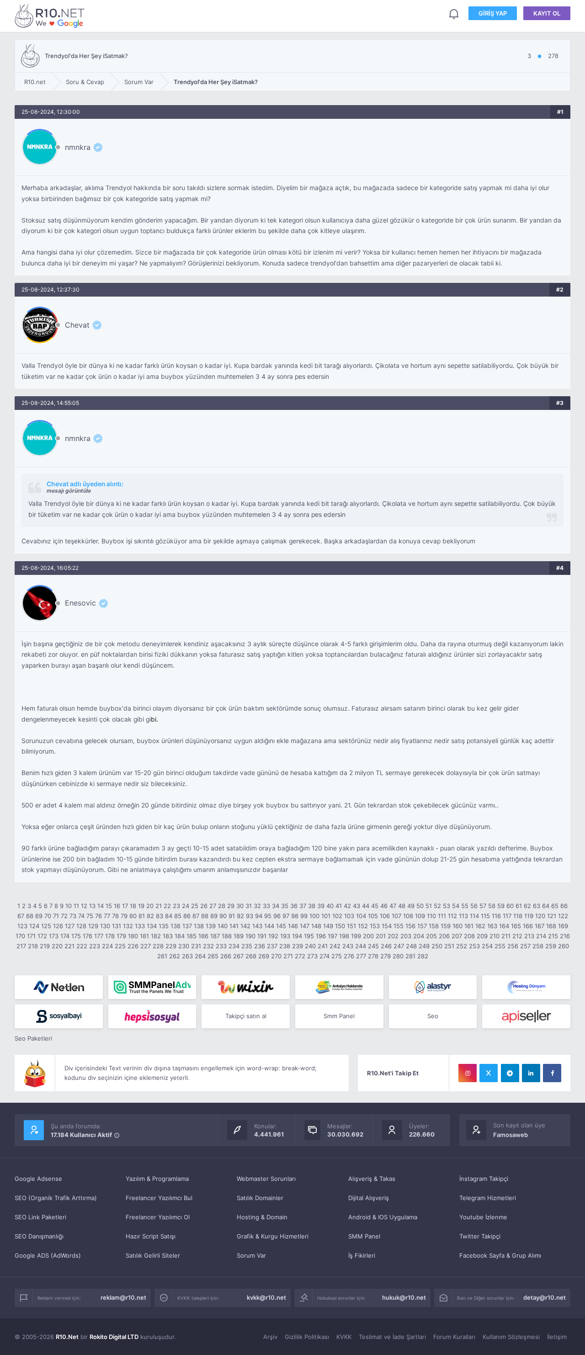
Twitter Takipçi (479, 1236)
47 (392, 905)
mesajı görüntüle (69, 490)
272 (300, 956)
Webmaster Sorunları (266, 1178)
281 (410, 956)
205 (431, 936)
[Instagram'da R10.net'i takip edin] (467, 1073)
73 (72, 915)
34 (275, 905)
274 (324, 956)
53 (446, 905)
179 (121, 936)
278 (373, 956)
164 (504, 926)
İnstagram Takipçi (483, 1178)
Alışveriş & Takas (371, 1178)
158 (434, 926)
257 (525, 946)
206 (444, 936)
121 (551, 915)
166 (528, 926)
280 (398, 956)
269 (263, 956)
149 (328, 926)
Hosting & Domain (262, 1217)
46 (384, 905)
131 (116, 926)
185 (191, 936)
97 (285, 915)
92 (240, 915)
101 (325, 915)
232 (208, 946)
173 (53, 936)
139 (211, 926)
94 (258, 915)
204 (418, 936)
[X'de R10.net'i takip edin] (488, 1073)
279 (385, 956)
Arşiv (270, 1336)
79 (124, 915)
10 (68, 905)
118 (517, 915)
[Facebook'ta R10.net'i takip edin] (552, 1073)
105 (373, 915)
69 (39, 915)
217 (21, 946)
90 (223, 915)
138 (199, 926)
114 (474, 915)
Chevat (77, 324)
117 (507, 915)
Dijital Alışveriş (368, 1197)
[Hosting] (59, 987)
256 (512, 946)
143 (257, 926)
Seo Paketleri (33, 1038)
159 (446, 926)
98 (294, 915)
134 (152, 926)
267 (238, 956)
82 (150, 915)
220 (57, 946)
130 (105, 926)
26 (203, 905)
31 (248, 905)
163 (492, 926)
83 (159, 915)
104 (361, 915)
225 (120, 946)
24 (185, 905)
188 (227, 936)
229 (170, 946)
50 (420, 905)
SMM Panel (364, 1236)
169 (563, 926)
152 (363, 926)
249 (424, 946)
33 (266, 905)
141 (234, 926)
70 (47, 915)
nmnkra (77, 147)
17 (125, 905)
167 (539, 926)
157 (422, 926)
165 (516, 926)
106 (385, 915)
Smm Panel (339, 1016)
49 (411, 905)
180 (133, 936)
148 (316, 926)
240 (310, 946)
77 (107, 915)
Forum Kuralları (454, 1336)
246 (386, 946)
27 (212, 905)
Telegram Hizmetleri (487, 1197)
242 (335, 946)
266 (225, 956)
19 (141, 905)
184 (180, 936)
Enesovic (80, 602)
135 (164, 926)
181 (144, 936)
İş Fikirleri (361, 1255)
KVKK (343, 1336)
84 (168, 915)
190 (250, 936)
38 (311, 905)
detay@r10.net (544, 1297)
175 (76, 936)
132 (128, 926)
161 (468, 926)
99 (304, 915)
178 (110, 936)
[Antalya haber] (339, 987)
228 (158, 946)
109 (420, 915)
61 (519, 905)
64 (545, 905)
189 (239, 936)
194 (297, 936)
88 (204, 915)
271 (288, 956)
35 (284, 905)
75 (89, 915)
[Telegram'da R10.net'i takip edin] (510, 1073)
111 (442, 915)
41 (338, 905)
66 (564, 905)
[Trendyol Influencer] (246, 987)
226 (133, 946)
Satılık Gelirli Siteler (153, 1255)
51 (428, 905)
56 (474, 905)
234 (234, 946)
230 (183, 946)
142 (245, 926)
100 (314, 915)
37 (302, 905)
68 (29, 915)
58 (491, 905)
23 (176, 905)
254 (487, 946)
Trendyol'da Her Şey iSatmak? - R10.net (51, 15)
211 (506, 936)
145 (281, 926)
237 (272, 946)
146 (293, 926)
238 (284, 946)
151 (351, 926)
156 (410, 926)
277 (361, 956)
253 (474, 946)
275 (336, 956)
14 (100, 905)
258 (537, 946)
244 (360, 946)
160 (457, 926)
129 (93, 926)
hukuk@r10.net (404, 1297)
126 (58, 926)
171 (31, 936)
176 (87, 936)
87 (195, 915)
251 (449, 946)
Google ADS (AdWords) (48, 1255)
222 (81, 946)
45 (374, 905)
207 (457, 936)
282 (422, 956)
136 (175, 926)
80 (133, 915)
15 (109, 905)
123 (22, 926)
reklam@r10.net (123, 1297)
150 (340, 926)
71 (56, 915)
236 (259, 946)
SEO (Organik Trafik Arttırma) (56, 1197)
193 (285, 936)
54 (455, 905)
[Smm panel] (152, 987)
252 (461, 946)
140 (223, 926)
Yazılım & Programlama (157, 1178)
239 (297, 946)
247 (399, 946)
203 (405, 936)
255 (500, 946)
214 (541, 936)
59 (501, 905)
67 (20, 915)
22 (167, 905)
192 (273, 936)
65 (554, 905)
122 (563, 915)
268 (250, 956)
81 (141, 915)
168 (551, 926)
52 (437, 905)
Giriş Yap (493, 13)
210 (494, 936)
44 (365, 905)
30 (240, 905)
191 (261, 936)
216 (565, 936)
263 (187, 956)
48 (401, 905)
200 (368, 936)
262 (174, 956)
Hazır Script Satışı (151, 1236)
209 (482, 936)
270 (276, 956)
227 (145, 946)
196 (321, 936)
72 (64, 915)
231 (196, 946)
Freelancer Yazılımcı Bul (159, 1197)
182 (156, 936)
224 (107, 946)
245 (373, 946)
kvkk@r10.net (266, 1297)
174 (64, 936)
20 (150, 905)
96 (277, 915)
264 (200, 956)
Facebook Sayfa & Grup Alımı (500, 1255)
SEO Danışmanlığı (39, 1236)
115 (485, 915)
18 (133, 905)
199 (356, 936)
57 (482, 905)
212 (517, 936)
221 (69, 946)
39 (320, 905)
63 (536, 905)
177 (98, 936)
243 (347, 946)
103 (349, 915)
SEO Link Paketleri (40, 1217)
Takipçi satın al (245, 1016)
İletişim (557, 1336)
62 (527, 905)
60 (510, 905)
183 (168, 936)
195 (309, 936)
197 (332, 936)
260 (563, 946)
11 (76, 905)
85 (177, 915)
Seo (432, 1016)
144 (269, 926)
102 (337, 915)
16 (117, 905)
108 (408, 915)
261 (162, 956)
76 (98, 915)
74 (81, 915)
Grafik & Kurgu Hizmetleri (272, 1236)
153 (375, 926)
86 (187, 915)
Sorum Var (251, 1255)
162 (480, 926)
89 (214, 915)
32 (257, 905)
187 (215, 936)
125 (46, 926)
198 (344, 936)
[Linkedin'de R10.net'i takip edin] (531, 1073)
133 (140, 926)
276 (349, 956)
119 (528, 915)
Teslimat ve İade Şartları (392, 1336)
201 (381, 936)
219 (45, 946)
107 (396, 915)
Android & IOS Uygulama (382, 1217)
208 (469, 936)
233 (221, 946)
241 (323, 946)
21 (158, 905)
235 (246, 946)
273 (312, 956)
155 (399, 926)
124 (34, 926)
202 (393, 936)
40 (330, 905)
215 (553, 936)
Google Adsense (38, 1178)
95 (267, 915)
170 (20, 936)
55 (464, 905)
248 (411, 946)
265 (212, 956)
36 (294, 905)
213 (529, 936)
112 (452, 915)
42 (347, 905)
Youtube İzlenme (483, 1217)
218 (33, 946)
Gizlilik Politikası (307, 1336)
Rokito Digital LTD (114, 1336)
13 (92, 905)
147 (304, 926)
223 (94, 946)
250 (436, 946)
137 (187, 926)
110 (431, 915)
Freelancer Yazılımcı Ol (158, 1217)
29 (230, 905)
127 (69, 926)
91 (232, 915)
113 (463, 915)
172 (42, 936)
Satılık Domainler (260, 1197)
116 (496, 915)
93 (249, 915)
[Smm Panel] (59, 1016)
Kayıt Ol (546, 13)
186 (203, 936)
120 (540, 915)
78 (115, 915)
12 (84, 905)
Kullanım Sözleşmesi (511, 1336)
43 (356, 905)
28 (221, 905)
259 (550, 946)
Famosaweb (510, 1134)
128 (81, 926)
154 (387, 926)
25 (194, 905)
